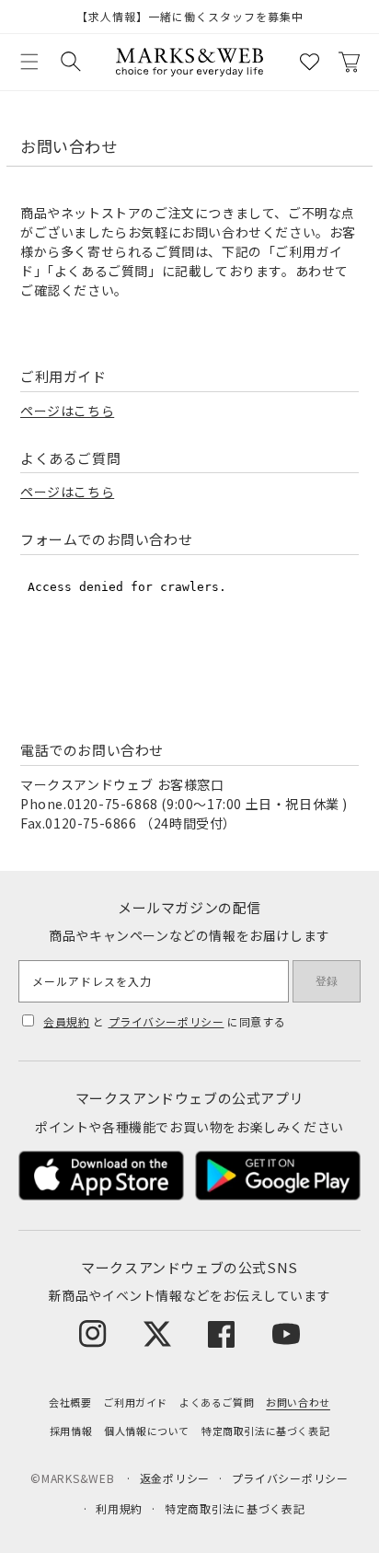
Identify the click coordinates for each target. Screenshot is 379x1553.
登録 (327, 981)
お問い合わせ (298, 1402)
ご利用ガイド (135, 1402)
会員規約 (66, 1021)
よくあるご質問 (216, 1402)
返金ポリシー (175, 1478)
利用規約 (119, 1508)
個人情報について (147, 1430)
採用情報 (71, 1430)
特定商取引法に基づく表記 (265, 1430)
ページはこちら (67, 410)
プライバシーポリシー (166, 1021)
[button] (29, 61)
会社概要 (70, 1402)
